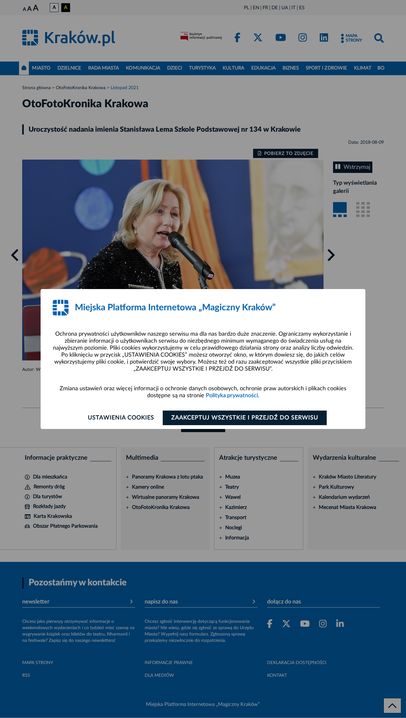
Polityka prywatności (232, 396)
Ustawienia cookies (121, 418)
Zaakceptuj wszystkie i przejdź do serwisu (244, 418)
